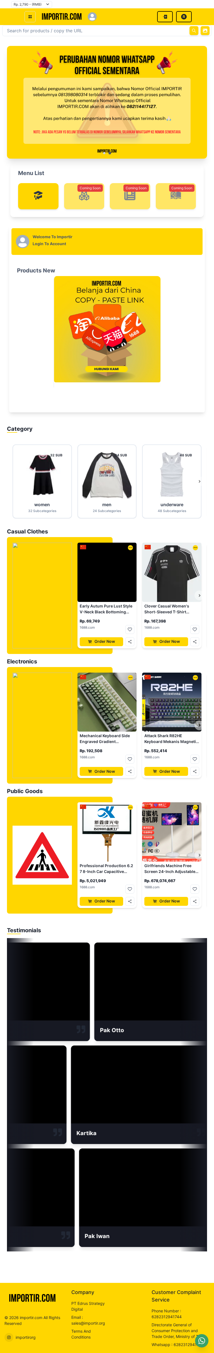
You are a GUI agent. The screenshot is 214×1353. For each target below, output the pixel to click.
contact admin (107, 108)
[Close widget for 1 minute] (207, 1335)
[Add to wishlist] (129, 629)
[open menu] (30, 16)
